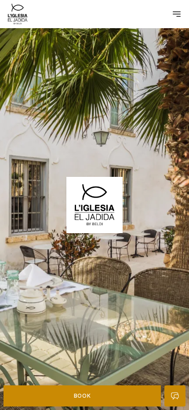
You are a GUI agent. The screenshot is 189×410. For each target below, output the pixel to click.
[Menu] (176, 14)
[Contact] (174, 395)
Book (82, 395)
